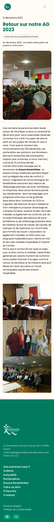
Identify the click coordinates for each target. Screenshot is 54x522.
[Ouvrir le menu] (44, 6)
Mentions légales (12, 506)
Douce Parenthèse (29, 169)
